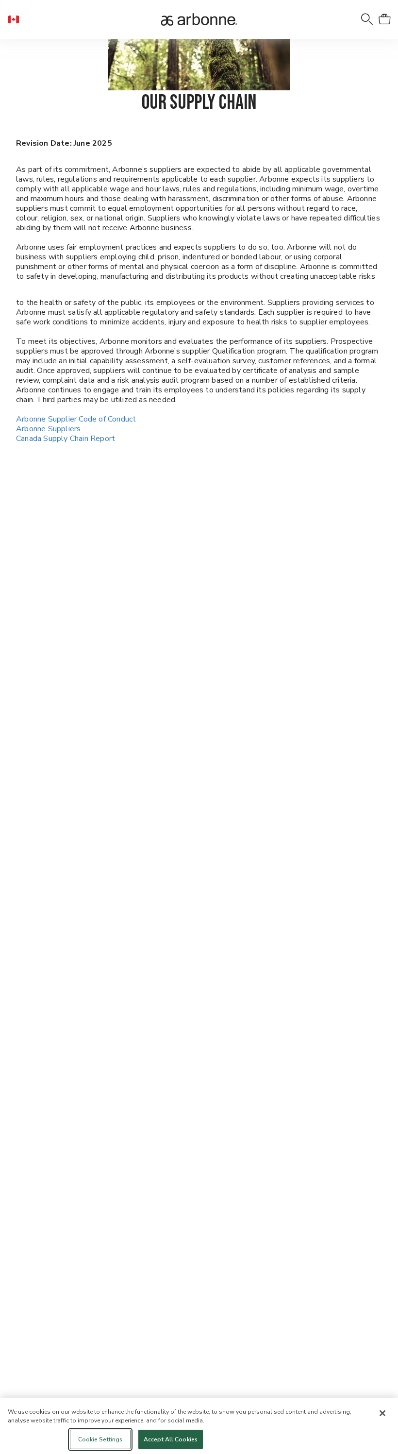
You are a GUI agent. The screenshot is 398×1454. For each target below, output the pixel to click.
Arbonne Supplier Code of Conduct (76, 419)
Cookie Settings (100, 1439)
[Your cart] (384, 19)
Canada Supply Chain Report (65, 438)
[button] (17, 19)
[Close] (382, 1413)
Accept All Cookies (171, 1439)
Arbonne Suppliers (48, 428)
